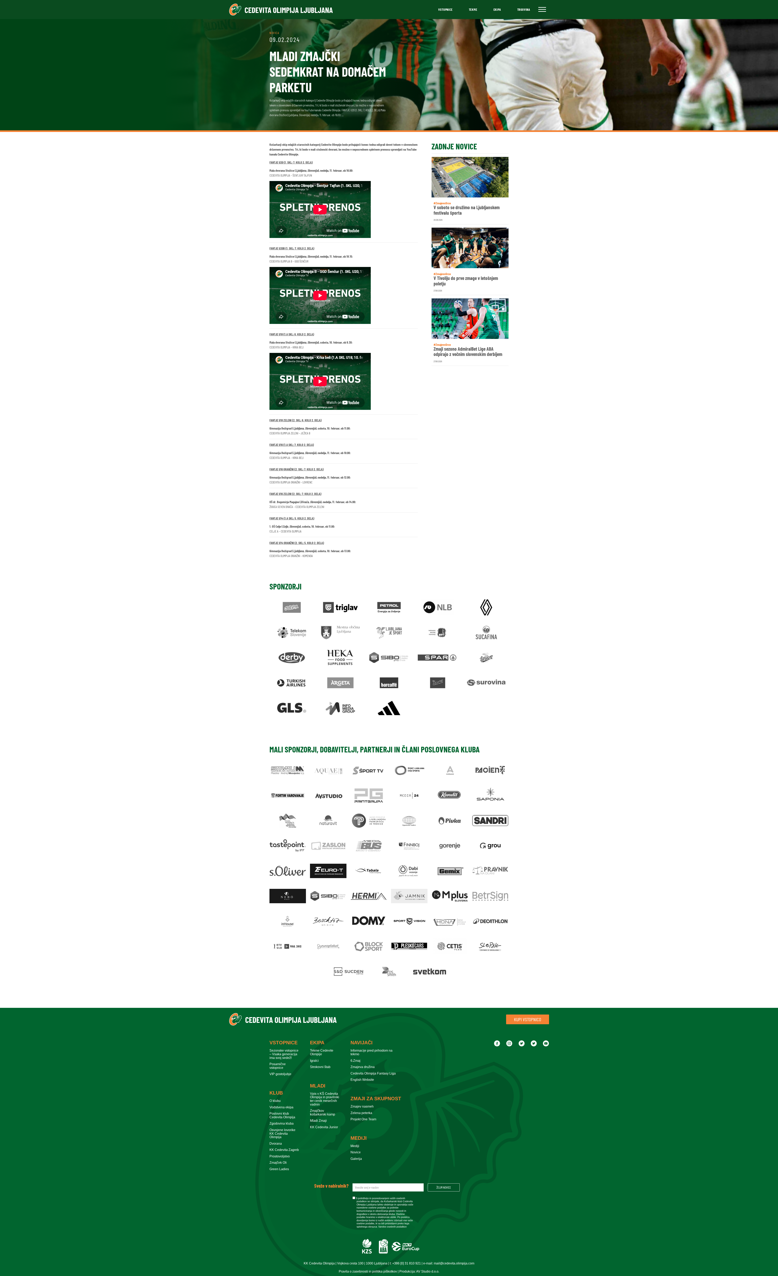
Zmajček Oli (278, 1162)
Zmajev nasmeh (362, 1106)
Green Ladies (279, 1169)
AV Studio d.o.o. (427, 1271)
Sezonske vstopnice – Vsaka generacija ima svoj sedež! (283, 1054)
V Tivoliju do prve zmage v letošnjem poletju (466, 280)
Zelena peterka (361, 1113)
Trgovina (523, 9)
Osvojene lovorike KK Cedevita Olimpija (282, 1133)
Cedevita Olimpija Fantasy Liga (373, 1073)
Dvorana (275, 1143)
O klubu (275, 1100)
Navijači (362, 1042)
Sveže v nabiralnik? (331, 1185)
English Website (362, 1079)
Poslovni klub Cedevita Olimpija (282, 1115)
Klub (276, 1093)
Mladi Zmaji (318, 1120)
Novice (356, 1152)
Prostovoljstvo (279, 1156)
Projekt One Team (363, 1119)
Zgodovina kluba (281, 1123)
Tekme (473, 9)
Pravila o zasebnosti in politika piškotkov (368, 1271)
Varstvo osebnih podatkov (392, 1226)
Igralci (314, 1060)
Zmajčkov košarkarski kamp (322, 1112)
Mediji (359, 1138)
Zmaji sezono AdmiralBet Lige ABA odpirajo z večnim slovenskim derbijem (468, 351)
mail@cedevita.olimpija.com (454, 1263)
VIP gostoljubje (280, 1074)
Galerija (356, 1158)
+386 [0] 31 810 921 (406, 1263)
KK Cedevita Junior (324, 1127)
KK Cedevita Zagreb (284, 1150)
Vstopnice (445, 9)
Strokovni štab (320, 1067)
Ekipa (497, 9)
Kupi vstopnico (527, 1019)
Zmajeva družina (363, 1067)
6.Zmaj (355, 1060)
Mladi (317, 1085)
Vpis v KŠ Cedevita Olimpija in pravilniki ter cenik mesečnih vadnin (324, 1099)
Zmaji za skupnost (376, 1098)
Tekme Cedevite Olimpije (321, 1052)
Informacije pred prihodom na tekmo (371, 1052)
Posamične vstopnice (277, 1065)
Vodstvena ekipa (281, 1107)
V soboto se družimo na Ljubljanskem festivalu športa (467, 210)
